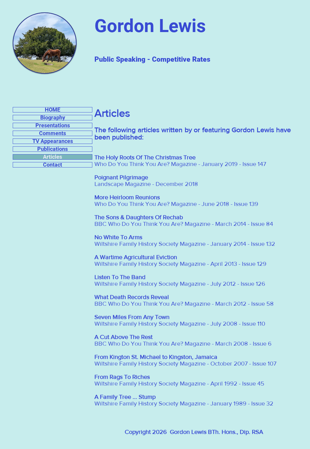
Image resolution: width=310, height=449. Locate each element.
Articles (52, 157)
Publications (52, 149)
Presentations (52, 125)
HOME (52, 109)
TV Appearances (52, 141)
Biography (52, 117)
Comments (52, 133)
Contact (52, 164)
